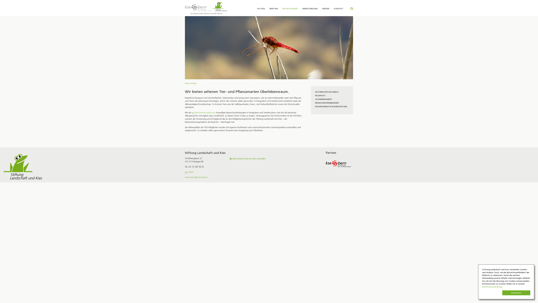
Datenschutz (201, 177)
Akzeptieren (516, 293)
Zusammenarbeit (323, 99)
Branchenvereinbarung (205, 113)
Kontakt (338, 9)
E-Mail (190, 172)
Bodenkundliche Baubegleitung (331, 107)
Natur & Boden (290, 9)
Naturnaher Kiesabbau (326, 92)
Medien (325, 9)
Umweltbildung (310, 9)
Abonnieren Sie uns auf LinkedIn (248, 159)
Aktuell (261, 9)
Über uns (273, 9)
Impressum (190, 177)
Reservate (320, 96)
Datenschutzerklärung (492, 287)
